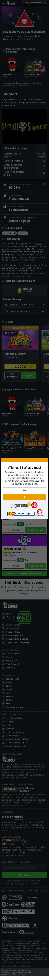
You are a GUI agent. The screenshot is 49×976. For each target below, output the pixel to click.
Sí (24, 497)
